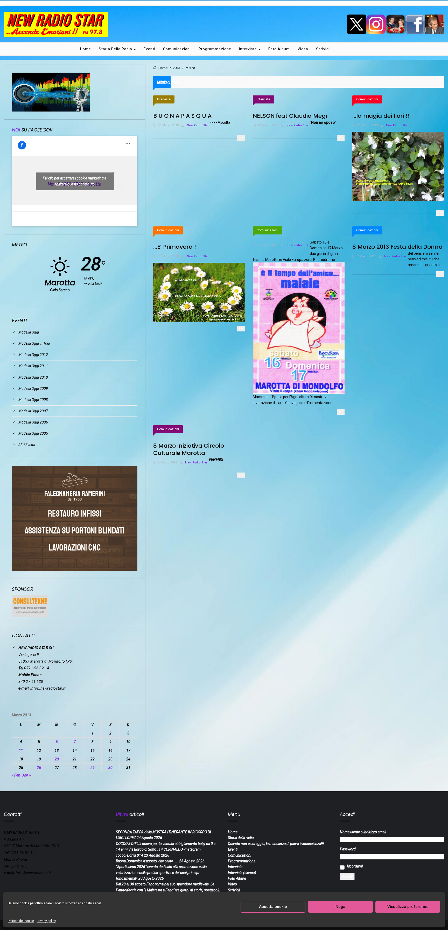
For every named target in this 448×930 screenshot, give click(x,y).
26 (39, 768)
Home (85, 49)
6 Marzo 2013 (167, 462)
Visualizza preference (408, 906)
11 (21, 750)
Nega (340, 906)
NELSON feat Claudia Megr (290, 116)
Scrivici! (323, 49)
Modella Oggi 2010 (33, 377)
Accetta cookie (273, 906)
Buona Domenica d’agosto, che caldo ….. (147, 861)
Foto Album (279, 49)
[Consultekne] (30, 606)
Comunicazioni (177, 49)
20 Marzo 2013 (168, 256)
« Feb (16, 775)
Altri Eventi (26, 445)
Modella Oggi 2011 (33, 366)
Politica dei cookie (21, 921)
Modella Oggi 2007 (33, 411)
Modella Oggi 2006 (33, 422)
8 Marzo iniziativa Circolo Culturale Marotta (188, 449)
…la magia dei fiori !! (380, 116)
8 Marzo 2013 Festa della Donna (397, 247)
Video (303, 49)
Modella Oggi (28, 332)
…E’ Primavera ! (174, 247)
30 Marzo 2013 (168, 125)
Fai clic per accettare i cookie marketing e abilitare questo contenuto (74, 181)
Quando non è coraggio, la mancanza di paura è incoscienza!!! (276, 844)
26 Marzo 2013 (367, 125)
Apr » (27, 775)
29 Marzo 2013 (267, 125)
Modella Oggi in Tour (34, 343)
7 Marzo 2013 (366, 256)
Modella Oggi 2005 (33, 433)
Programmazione (215, 49)
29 (92, 768)
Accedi (347, 876)
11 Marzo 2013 (267, 245)
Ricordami (355, 866)
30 (110, 768)
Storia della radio (116, 49)
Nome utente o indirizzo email (363, 832)
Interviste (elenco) (242, 873)
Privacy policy (46, 921)
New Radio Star (197, 125)
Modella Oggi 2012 (33, 355)
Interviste (248, 49)
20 (57, 759)
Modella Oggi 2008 (33, 400)
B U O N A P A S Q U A (182, 116)
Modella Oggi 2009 (33, 388)
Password (348, 849)
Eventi (149, 49)
